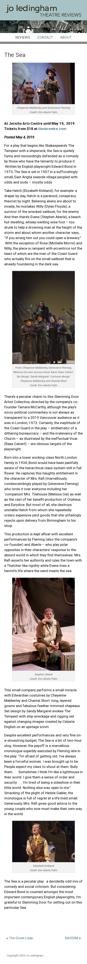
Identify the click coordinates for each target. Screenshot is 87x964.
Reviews (22, 37)
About (66, 37)
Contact (45, 37)
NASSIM (71, 938)
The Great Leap (21, 938)
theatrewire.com (52, 129)
